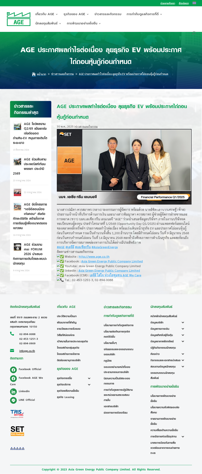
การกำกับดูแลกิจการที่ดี (143, 15)
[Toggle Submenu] (90, 378)
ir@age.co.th (27, 350)
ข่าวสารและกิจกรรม (107, 15)
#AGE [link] (61, 247)
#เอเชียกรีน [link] (83, 247)
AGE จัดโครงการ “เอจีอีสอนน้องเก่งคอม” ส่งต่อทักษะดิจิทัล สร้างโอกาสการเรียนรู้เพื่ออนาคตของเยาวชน (30, 216)
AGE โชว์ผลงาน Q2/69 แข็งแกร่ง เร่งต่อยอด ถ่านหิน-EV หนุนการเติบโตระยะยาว (30, 133)
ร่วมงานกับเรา (167, 3)
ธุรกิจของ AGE (74, 15)
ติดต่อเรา (184, 3)
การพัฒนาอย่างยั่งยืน (82, 24)
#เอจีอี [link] (69, 247)
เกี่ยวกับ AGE (44, 15)
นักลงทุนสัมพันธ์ (46, 24)
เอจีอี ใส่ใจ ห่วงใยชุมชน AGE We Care (115, 275)
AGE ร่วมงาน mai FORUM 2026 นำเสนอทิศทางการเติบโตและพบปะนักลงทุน (30, 254)
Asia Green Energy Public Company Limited (112, 261)
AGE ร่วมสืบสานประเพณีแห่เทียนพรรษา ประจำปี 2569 (29, 166)
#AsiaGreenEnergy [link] (105, 247)
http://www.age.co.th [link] (94, 256)
